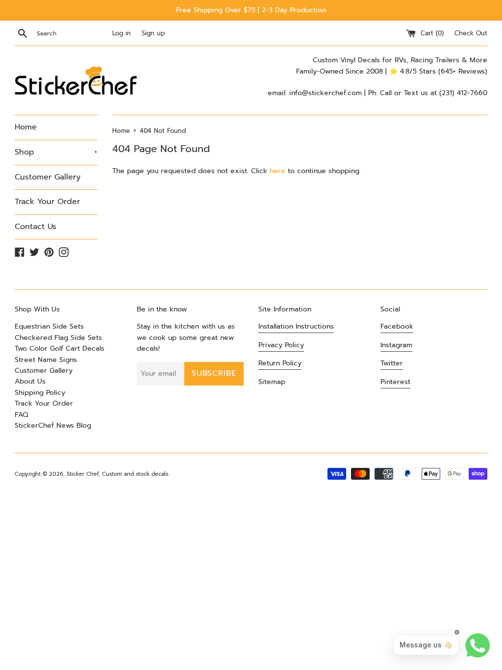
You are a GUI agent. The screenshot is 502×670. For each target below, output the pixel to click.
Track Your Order (47, 201)
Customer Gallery (47, 177)
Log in (121, 33)
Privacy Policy (281, 345)
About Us (30, 381)
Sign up (153, 33)
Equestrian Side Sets (49, 326)
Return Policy (279, 363)
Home (26, 127)
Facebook (396, 326)
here (277, 171)
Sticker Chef (83, 474)
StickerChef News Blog (53, 425)
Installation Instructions (296, 326)
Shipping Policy (40, 392)
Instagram (396, 345)
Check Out (470, 33)
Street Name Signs (46, 360)
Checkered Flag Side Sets (58, 338)
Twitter (391, 363)
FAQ (21, 415)
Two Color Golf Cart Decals (59, 348)
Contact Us (35, 226)
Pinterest (395, 382)
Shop (56, 152)
